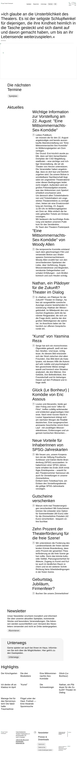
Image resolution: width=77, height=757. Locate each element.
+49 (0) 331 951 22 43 (22, 740)
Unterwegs (43, 4)
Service (50, 4)
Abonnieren (13, 630)
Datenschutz (41, 747)
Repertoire (36, 4)
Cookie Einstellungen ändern (45, 750)
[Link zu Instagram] (73, 3)
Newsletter (43, 732)
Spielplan (28, 4)
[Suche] (70, 4)
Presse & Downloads (43, 738)
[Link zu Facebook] (75, 4)
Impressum (41, 744)
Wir (55, 4)
